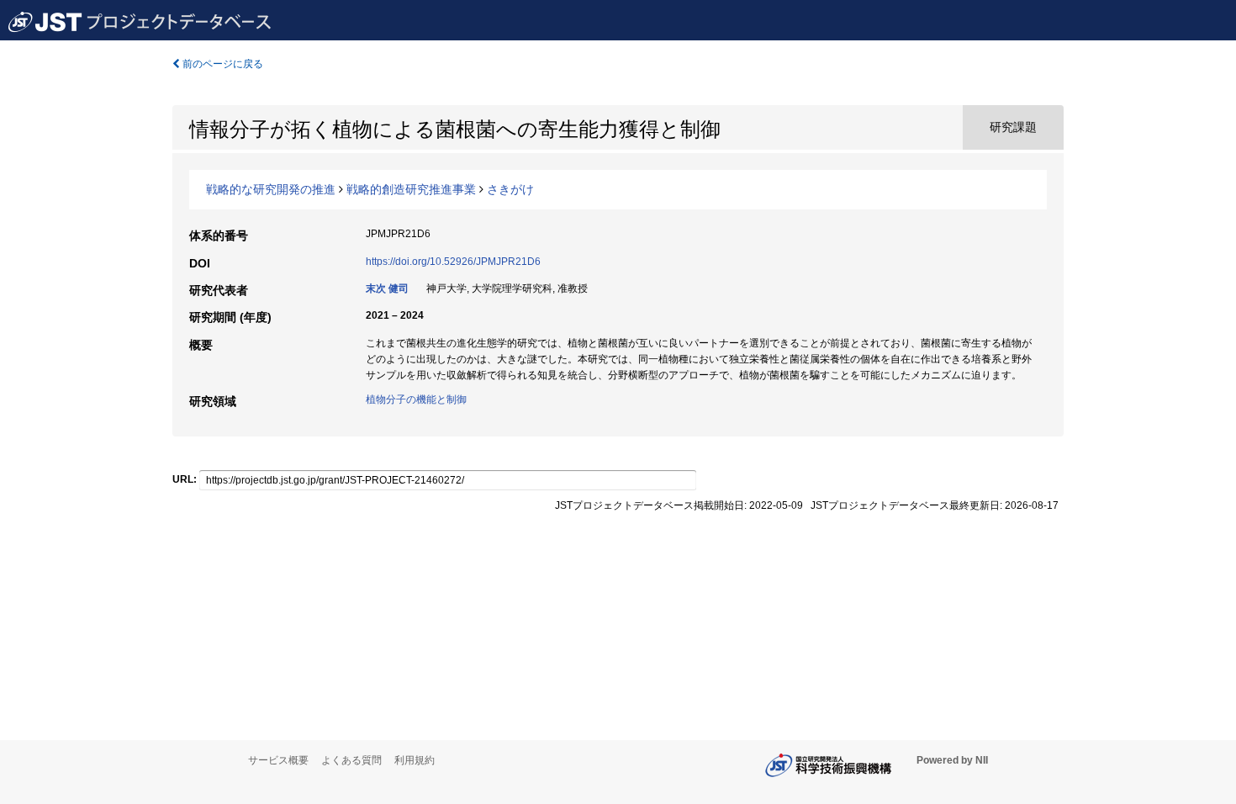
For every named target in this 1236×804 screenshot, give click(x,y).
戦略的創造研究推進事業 (411, 189)
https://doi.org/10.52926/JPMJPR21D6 (453, 261)
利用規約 (414, 760)
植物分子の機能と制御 (416, 399)
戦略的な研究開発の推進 (270, 189)
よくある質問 (351, 760)
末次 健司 (387, 288)
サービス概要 (278, 760)
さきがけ (510, 189)
